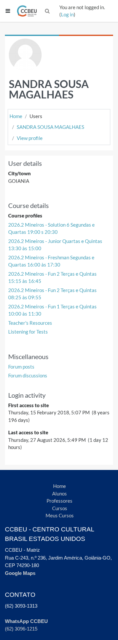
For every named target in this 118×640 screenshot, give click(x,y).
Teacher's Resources (30, 323)
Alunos (59, 493)
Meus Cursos (60, 515)
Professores (59, 501)
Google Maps (20, 573)
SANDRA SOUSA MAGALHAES (50, 127)
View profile (30, 138)
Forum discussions (27, 375)
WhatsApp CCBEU (26, 621)
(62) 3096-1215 (21, 628)
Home (16, 116)
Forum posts (21, 367)
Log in (67, 14)
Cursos (59, 508)
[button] (47, 11)
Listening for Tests (28, 332)
